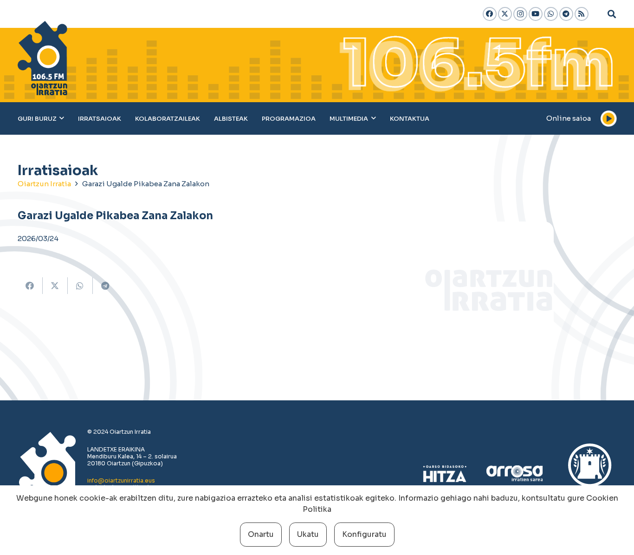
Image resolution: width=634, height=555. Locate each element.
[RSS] (582, 14)
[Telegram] (566, 14)
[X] (505, 14)
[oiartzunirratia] (42, 58)
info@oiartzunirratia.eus (121, 480)
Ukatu (308, 534)
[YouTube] (536, 14)
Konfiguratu (364, 534)
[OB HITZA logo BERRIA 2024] (445, 474)
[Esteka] (520, 287)
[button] (611, 14)
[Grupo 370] (590, 474)
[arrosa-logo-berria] (514, 473)
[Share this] (30, 285)
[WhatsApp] (551, 14)
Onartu (261, 534)
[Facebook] (490, 14)
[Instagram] (520, 14)
